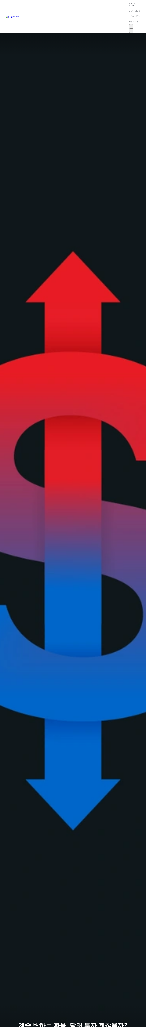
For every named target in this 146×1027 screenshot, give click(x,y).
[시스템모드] (131, 31)
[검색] (131, 26)
